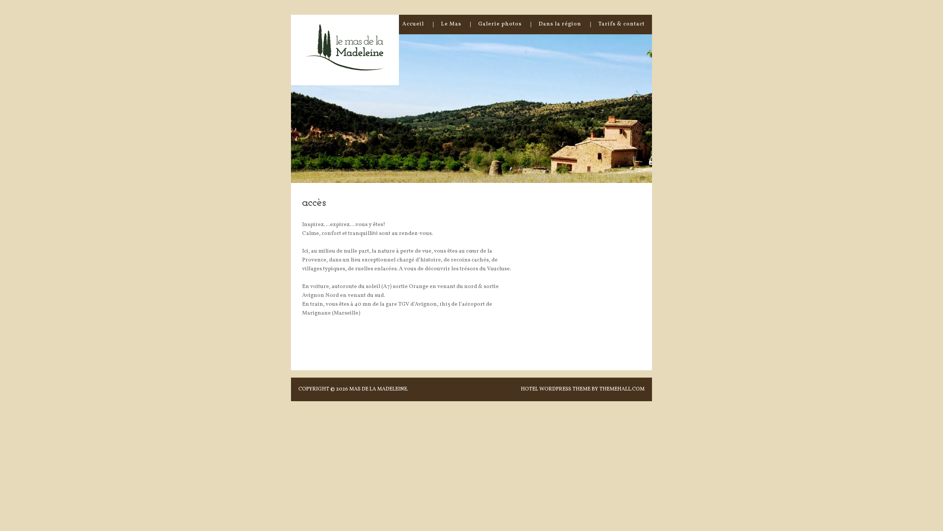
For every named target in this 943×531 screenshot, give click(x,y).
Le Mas (451, 24)
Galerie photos (500, 24)
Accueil (413, 24)
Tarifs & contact (621, 24)
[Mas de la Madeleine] (345, 67)
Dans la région (560, 24)
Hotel (529, 389)
